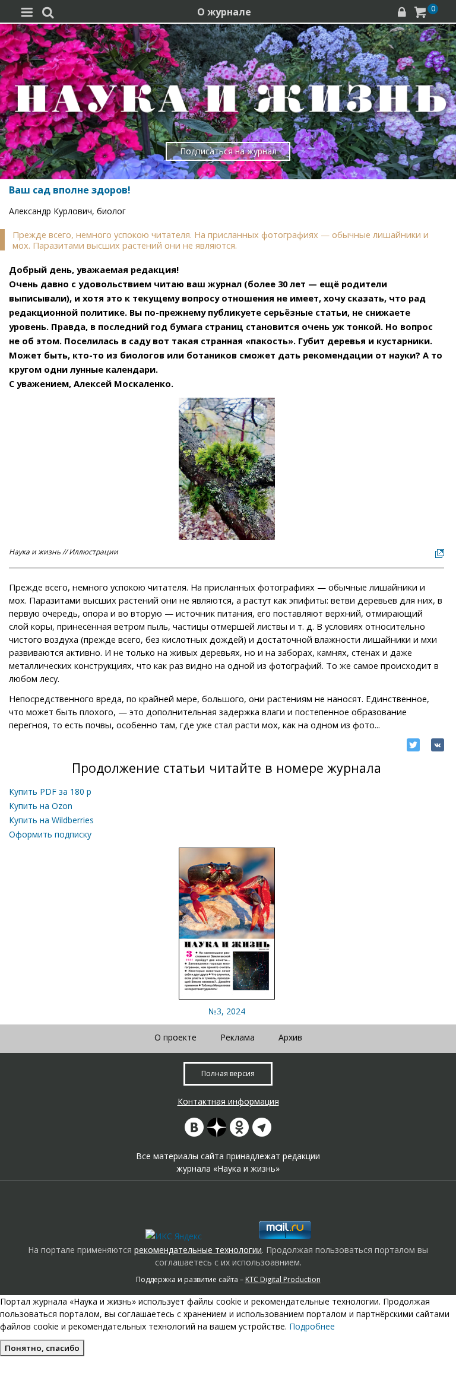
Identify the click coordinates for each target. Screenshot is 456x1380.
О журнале (224, 11)
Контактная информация (228, 1101)
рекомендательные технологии (198, 1249)
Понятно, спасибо (42, 1348)
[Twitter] (413, 744)
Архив (290, 1037)
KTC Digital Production (283, 1279)
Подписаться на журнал (228, 151)
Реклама (237, 1037)
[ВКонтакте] (437, 744)
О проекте (175, 1037)
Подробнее (312, 1326)
